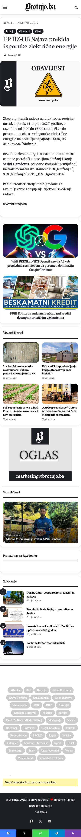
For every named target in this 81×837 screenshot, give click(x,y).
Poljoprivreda (18, 735)
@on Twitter (11, 769)
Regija (52, 735)
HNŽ (37, 705)
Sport (57, 743)
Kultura (62, 713)
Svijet (71, 743)
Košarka (47, 713)
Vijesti (38, 31)
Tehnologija (15, 750)
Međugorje (54, 720)
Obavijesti (32, 23)
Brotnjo (10, 31)
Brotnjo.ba (59, 799)
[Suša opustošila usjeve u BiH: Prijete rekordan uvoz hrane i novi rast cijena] (21, 394)
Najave (71, 720)
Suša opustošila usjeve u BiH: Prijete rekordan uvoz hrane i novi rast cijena (20, 411)
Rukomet (12, 743)
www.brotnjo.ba (15, 203)
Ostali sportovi (50, 728)
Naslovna (11, 23)
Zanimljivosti (26, 758)
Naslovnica (40, 811)
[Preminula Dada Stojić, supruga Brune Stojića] (13, 614)
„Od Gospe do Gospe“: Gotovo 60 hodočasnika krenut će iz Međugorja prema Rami (59, 411)
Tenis (32, 750)
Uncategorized (50, 750)
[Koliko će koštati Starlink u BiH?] (13, 648)
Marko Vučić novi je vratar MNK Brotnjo (32, 539)
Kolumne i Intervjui (25, 713)
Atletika (15, 690)
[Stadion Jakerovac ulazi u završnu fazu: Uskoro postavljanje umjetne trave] (21, 352)
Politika (70, 728)
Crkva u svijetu (18, 697)
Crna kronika (41, 697)
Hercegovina (19, 705)
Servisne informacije (36, 743)
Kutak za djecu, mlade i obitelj (24, 720)
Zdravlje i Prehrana (51, 758)
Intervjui (64, 705)
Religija (66, 735)
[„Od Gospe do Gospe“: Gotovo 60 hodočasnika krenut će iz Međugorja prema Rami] (60, 394)
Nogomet (11, 728)
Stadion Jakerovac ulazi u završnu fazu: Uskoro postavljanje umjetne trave (19, 370)
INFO (22, 23)
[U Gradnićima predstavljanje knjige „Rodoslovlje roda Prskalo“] (60, 352)
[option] (40, 522)
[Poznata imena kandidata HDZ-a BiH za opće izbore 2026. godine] (13, 631)
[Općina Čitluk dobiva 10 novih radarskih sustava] (13, 598)
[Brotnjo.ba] (40, 7)
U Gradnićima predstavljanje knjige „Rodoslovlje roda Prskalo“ (59, 370)
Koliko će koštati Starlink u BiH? (46, 643)
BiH (28, 690)
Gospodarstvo (63, 697)
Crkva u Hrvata (62, 690)
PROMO (38, 735)
